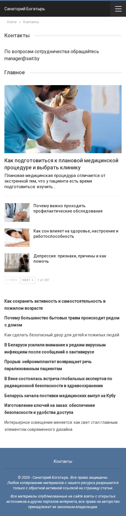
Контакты (63, 461)
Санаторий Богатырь (24, 8)
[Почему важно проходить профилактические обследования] (17, 212)
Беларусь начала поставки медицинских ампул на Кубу (59, 395)
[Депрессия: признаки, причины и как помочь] (17, 262)
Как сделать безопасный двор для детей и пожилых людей (61, 335)
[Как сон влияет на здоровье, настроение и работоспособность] (17, 237)
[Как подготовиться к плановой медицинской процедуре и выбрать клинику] (63, 119)
